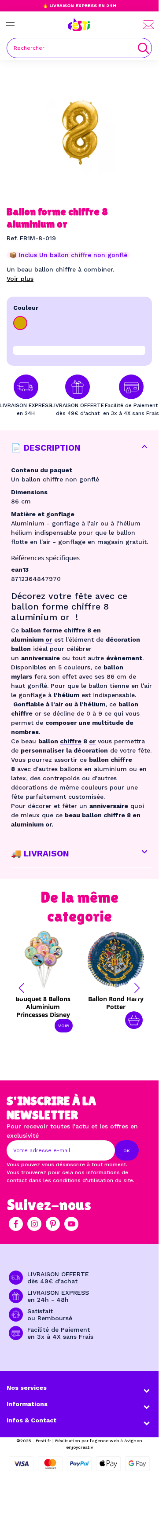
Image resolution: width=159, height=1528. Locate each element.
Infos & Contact (31, 1420)
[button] (21, 988)
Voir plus (20, 278)
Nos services (27, 1387)
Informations (27, 1403)
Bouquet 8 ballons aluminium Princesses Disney (42, 1007)
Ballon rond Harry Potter (116, 1003)
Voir (63, 1025)
